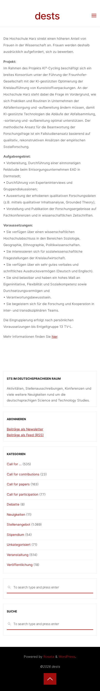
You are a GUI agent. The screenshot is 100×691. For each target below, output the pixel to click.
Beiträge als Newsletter (25, 429)
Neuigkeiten (16, 514)
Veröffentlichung (20, 565)
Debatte (13, 504)
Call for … (14, 464)
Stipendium (15, 535)
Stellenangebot (18, 524)
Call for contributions (23, 474)
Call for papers (18, 484)
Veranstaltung (17, 555)
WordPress (66, 657)
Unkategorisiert (19, 544)
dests (47, 16)
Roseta (48, 657)
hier (54, 336)
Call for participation (22, 494)
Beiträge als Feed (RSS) (25, 435)
